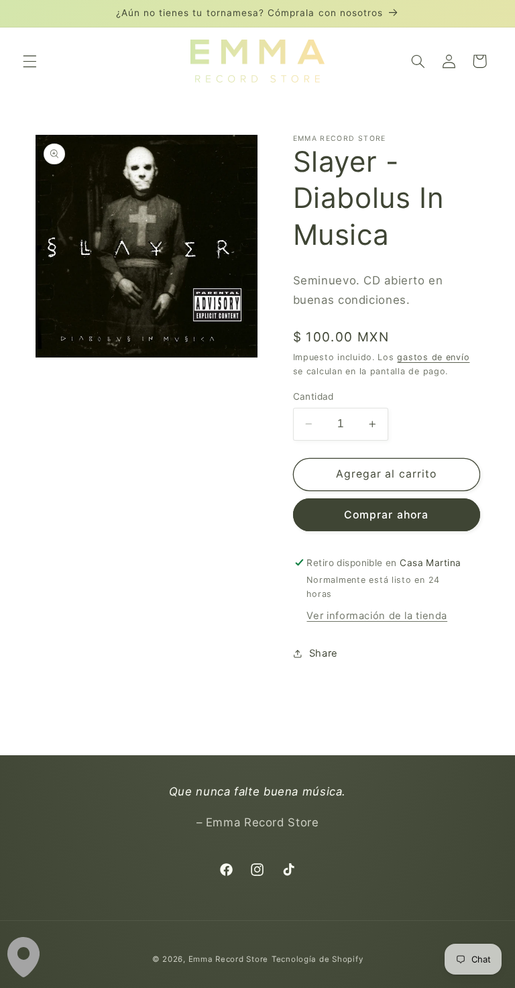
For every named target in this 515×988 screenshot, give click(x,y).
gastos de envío (433, 357)
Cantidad (313, 396)
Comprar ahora (386, 514)
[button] (29, 61)
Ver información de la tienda (376, 616)
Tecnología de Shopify (317, 959)
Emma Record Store (228, 959)
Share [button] (323, 653)
